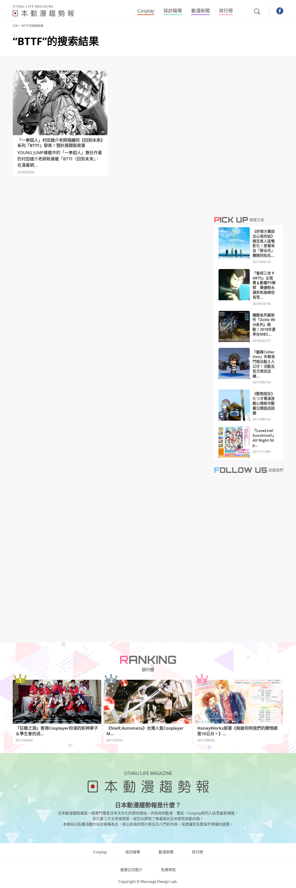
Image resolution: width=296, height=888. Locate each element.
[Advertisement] (110, 220)
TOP (15, 26)
